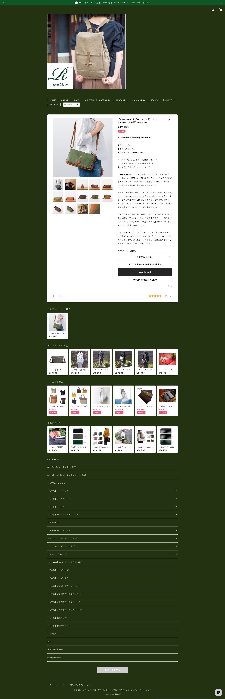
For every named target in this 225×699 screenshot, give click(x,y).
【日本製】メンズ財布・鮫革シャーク (63, 602)
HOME (53, 100)
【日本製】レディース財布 (59, 530)
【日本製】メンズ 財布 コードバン (63, 586)
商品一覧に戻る (112, 670)
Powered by (110, 694)
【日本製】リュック (56, 507)
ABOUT (64, 100)
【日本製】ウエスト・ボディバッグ (62, 515)
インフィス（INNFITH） (57, 554)
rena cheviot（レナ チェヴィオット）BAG (66, 475)
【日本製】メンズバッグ (58, 570)
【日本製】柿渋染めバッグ (59, 626)
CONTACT (120, 100)
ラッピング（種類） (127, 250)
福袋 (49, 641)
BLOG (76, 100)
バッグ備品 (52, 634)
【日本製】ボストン (56, 522)
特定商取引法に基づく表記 (80, 685)
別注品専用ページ (55, 649)
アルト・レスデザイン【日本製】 (61, 546)
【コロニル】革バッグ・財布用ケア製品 (64, 562)
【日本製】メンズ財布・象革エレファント (65, 594)
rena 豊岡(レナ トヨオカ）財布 (61, 467)
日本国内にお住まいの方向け (145, 280)
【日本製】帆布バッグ (58, 618)
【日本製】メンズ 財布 (59, 578)
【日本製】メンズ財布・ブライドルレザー (65, 610)
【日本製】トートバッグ (58, 491)
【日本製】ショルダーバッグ (59, 499)
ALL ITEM (89, 100)
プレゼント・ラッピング (161, 100)
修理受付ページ (54, 657)
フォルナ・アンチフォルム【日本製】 (63, 538)
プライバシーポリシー (57, 685)
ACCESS (54, 104)
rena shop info (138, 100)
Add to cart (145, 272)
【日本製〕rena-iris (56, 483)
